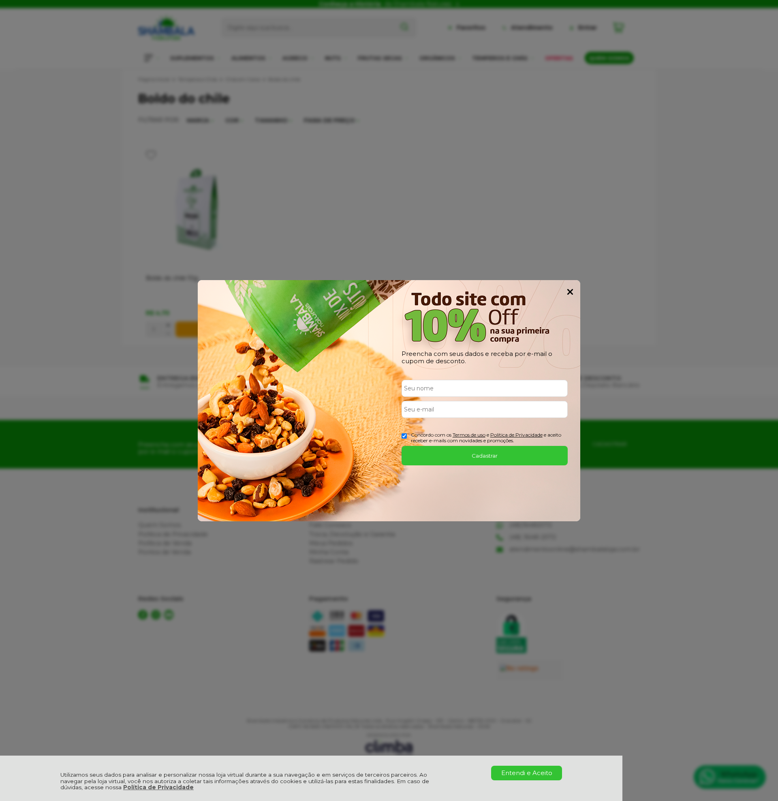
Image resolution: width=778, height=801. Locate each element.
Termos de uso (469, 435)
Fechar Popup (570, 292)
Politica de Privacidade (516, 435)
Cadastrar (485, 455)
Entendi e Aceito (526, 773)
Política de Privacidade (158, 787)
